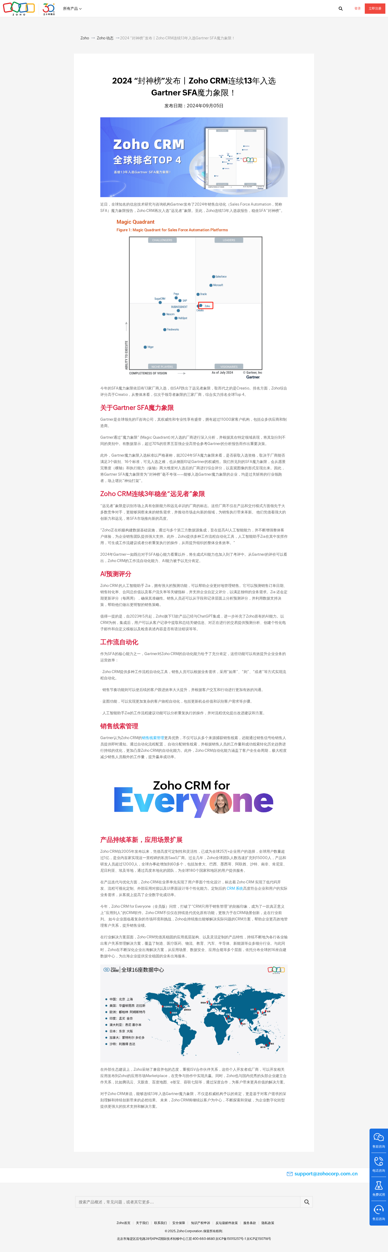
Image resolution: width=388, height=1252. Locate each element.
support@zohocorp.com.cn (326, 1173)
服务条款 (249, 1223)
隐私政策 (268, 1223)
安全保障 (178, 1223)
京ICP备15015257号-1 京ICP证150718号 (243, 1239)
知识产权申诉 (200, 1223)
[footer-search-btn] (306, 1202)
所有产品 (70, 8)
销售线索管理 (153, 738)
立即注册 (375, 8)
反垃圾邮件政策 (227, 1223)
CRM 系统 (235, 888)
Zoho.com (29, 8)
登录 (357, 8)
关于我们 (142, 1223)
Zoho (85, 38)
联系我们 (160, 1223)
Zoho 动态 (105, 38)
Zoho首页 (123, 1223)
